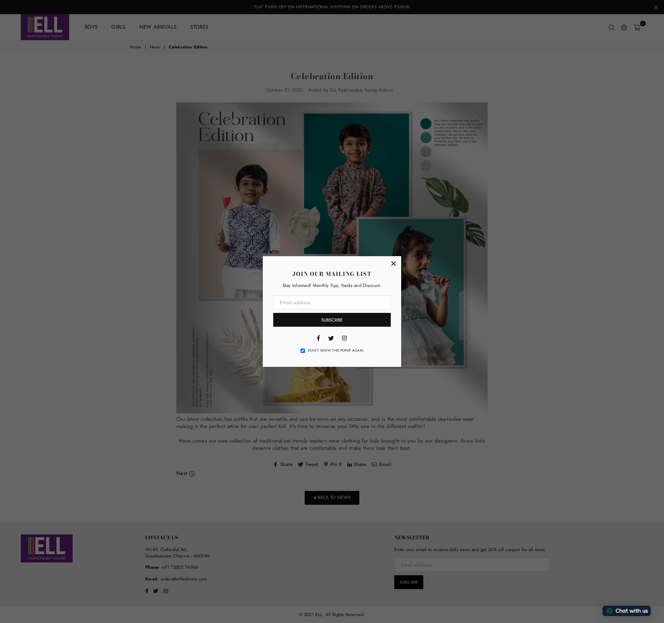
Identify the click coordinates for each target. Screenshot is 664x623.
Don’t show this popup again (335, 350)
